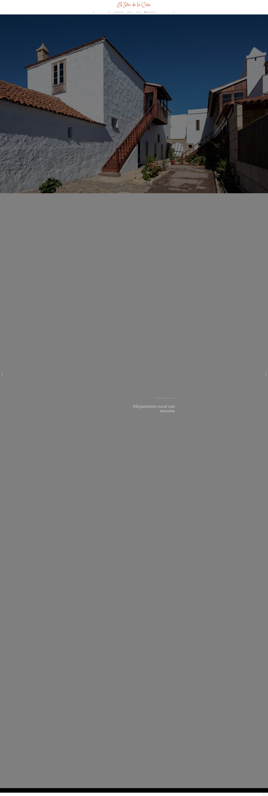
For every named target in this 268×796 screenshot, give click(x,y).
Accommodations (119, 12)
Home (108, 12)
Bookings (130, 12)
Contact (138, 12)
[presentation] (3, 374)
